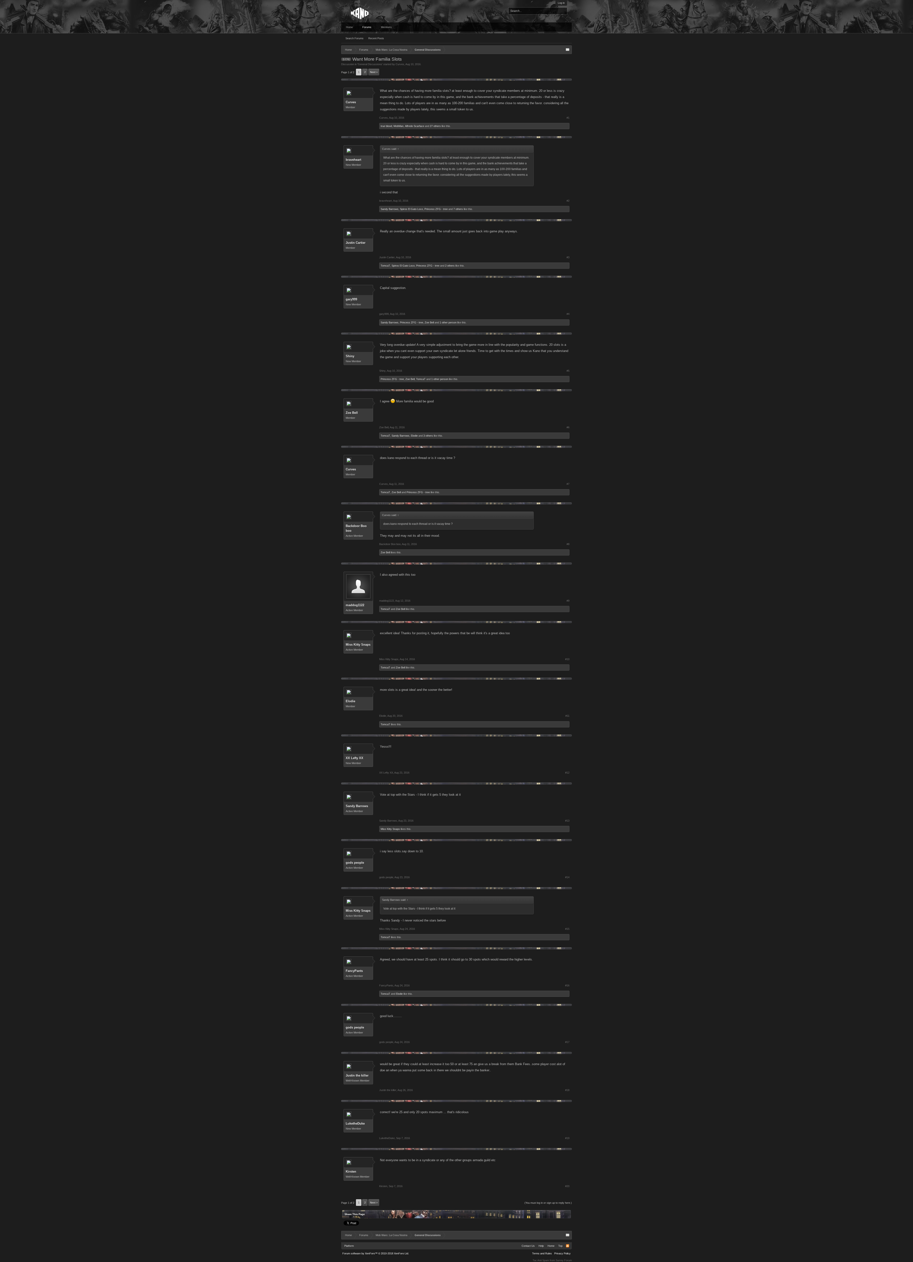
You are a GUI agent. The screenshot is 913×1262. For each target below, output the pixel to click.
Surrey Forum (564, 1260)
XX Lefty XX (354, 758)
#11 (567, 715)
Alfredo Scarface (414, 126)
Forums (366, 27)
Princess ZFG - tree (436, 209)
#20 (567, 1186)
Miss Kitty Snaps (358, 644)
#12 (567, 772)
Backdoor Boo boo (356, 528)
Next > (374, 72)
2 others (450, 265)
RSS (567, 1246)
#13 (567, 820)
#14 (567, 877)
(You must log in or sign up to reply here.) (548, 1202)
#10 (567, 659)
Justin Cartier (355, 242)
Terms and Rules (542, 1253)
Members (386, 27)
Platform (349, 1245)
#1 (568, 117)
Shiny (350, 356)
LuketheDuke (355, 1123)
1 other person (448, 322)
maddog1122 (355, 605)
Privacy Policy (562, 1253)
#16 (567, 985)
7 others (458, 209)
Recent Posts (376, 38)
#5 (568, 370)
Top (560, 1245)
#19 (567, 1138)
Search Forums (354, 38)
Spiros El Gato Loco (411, 209)
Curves (400, 64)
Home (349, 27)
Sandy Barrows (389, 209)
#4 (568, 313)
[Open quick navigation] (567, 50)
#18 (567, 1090)
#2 (568, 200)
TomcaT (385, 265)
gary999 (351, 299)
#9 (568, 600)
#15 (567, 928)
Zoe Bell (429, 322)
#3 (568, 257)
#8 (568, 544)
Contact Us (528, 1245)
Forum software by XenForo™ (375, 1253)
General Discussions (370, 64)
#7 (568, 483)
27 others (435, 126)
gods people (355, 862)
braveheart (353, 159)
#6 (568, 427)
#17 (567, 1042)
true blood (386, 126)
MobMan (398, 126)
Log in (561, 2)
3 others (428, 435)
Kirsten (351, 1171)
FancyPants (354, 971)
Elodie (414, 435)
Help (541, 1245)
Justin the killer (357, 1075)
